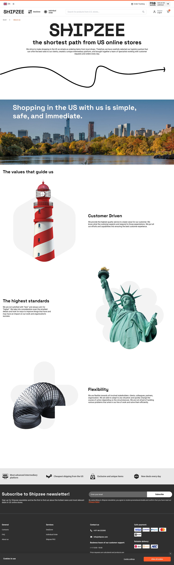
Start (5, 20)
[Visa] (137, 530)
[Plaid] (137, 535)
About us (16, 20)
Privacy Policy (94, 502)
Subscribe (159, 494)
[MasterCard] (162, 530)
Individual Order (52, 12)
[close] (170, 554)
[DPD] (137, 546)
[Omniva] (146, 546)
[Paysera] (146, 530)
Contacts (5, 530)
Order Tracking (139, 4)
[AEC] (154, 546)
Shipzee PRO (50, 539)
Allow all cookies (157, 559)
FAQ (3, 534)
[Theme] (13, 4)
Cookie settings (129, 559)
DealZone (36, 12)
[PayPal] (154, 530)
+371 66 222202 (100, 530)
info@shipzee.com (101, 537)
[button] (6, 4)
